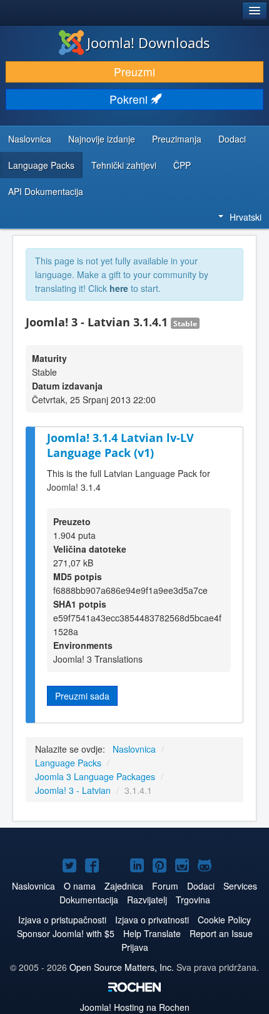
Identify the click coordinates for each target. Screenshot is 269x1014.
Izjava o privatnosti (152, 919)
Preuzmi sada (82, 696)
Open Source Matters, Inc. (122, 967)
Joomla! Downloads (148, 42)
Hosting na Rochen (135, 1007)
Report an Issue (221, 933)
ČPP (182, 165)
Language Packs (41, 165)
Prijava (134, 947)
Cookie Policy (224, 919)
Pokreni (130, 99)
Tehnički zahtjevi (123, 165)
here (118, 288)
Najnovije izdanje (101, 139)
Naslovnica (29, 139)
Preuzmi (134, 71)
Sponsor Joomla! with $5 (65, 933)
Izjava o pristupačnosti (62, 919)
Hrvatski (245, 217)
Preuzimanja (176, 139)
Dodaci (232, 139)
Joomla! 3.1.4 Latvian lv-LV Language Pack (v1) (120, 445)
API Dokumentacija (45, 191)
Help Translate (152, 933)
